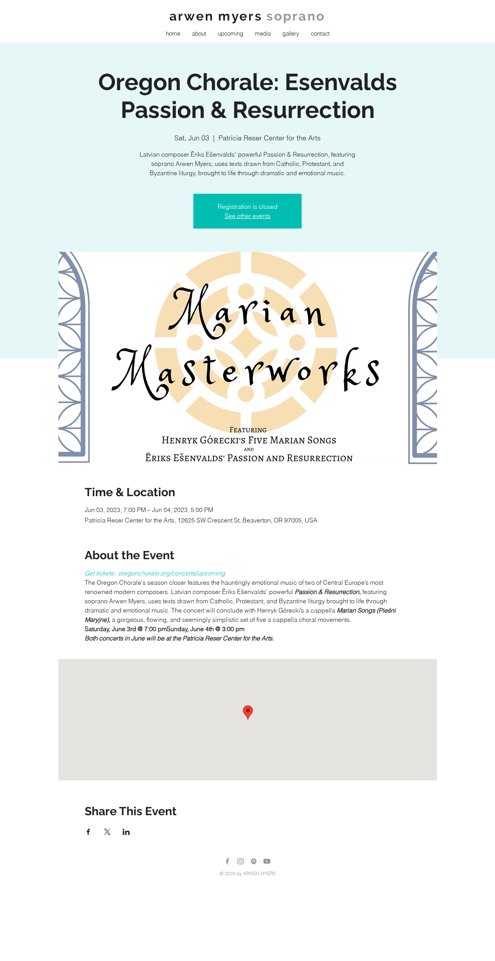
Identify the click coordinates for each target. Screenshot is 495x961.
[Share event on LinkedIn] (126, 832)
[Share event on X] (107, 832)
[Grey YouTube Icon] (267, 861)
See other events (248, 216)
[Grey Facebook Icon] (227, 861)
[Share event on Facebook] (88, 832)
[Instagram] (240, 861)
